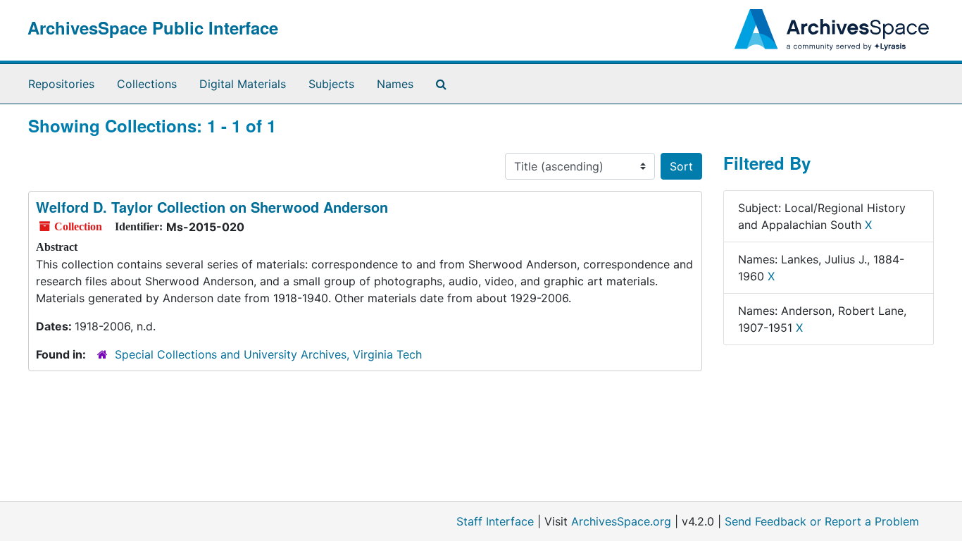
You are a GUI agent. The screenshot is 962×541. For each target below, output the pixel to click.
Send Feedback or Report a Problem (822, 521)
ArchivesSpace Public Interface (152, 27)
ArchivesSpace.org (621, 521)
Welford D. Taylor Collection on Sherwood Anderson (212, 207)
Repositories (61, 84)
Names (395, 84)
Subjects (331, 84)
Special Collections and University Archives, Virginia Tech (268, 354)
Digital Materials (242, 84)
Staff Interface (495, 521)
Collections (147, 84)
